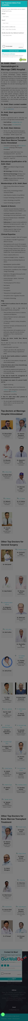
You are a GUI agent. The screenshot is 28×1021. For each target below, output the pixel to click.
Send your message (14, 51)
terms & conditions (19, 56)
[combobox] (3, 29)
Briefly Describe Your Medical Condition (13, 33)
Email (4, 20)
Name (4, 13)
